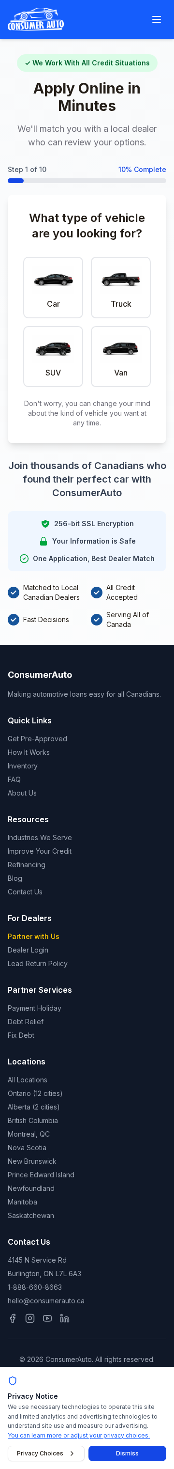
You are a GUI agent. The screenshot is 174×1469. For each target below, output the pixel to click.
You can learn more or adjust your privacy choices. (79, 1435)
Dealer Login (28, 950)
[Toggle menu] (156, 19)
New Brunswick (32, 1161)
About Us (22, 793)
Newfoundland (31, 1188)
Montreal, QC (29, 1134)
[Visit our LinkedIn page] (65, 1318)
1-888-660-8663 (35, 1287)
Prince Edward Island (41, 1175)
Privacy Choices (40, 1453)
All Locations (27, 1080)
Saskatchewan (31, 1215)
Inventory (23, 766)
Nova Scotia (27, 1147)
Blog (15, 878)
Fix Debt (21, 1035)
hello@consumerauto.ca (46, 1301)
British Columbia (33, 1120)
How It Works (29, 752)
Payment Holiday (34, 1008)
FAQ (14, 779)
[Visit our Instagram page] (30, 1318)
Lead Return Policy (38, 963)
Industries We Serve (40, 837)
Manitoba (22, 1202)
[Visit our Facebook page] (12, 1318)
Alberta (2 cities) (34, 1107)
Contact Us (25, 892)
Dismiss (127, 1453)
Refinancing (26, 864)
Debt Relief (26, 1021)
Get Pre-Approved (37, 738)
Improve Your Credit (40, 851)
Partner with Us (33, 936)
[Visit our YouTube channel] (47, 1318)
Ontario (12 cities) (35, 1093)
